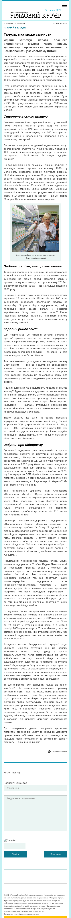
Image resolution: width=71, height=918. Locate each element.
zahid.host (35, 914)
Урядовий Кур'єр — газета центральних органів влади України (35, 13)
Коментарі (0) (12, 772)
